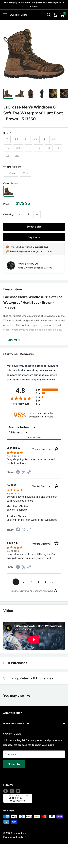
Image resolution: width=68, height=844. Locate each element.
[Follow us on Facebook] (5, 791)
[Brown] (8, 191)
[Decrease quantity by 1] (19, 214)
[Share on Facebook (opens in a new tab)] (18, 472)
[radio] (48, 390)
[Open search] (49, 15)
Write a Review (34, 437)
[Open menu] (5, 14)
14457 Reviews (22, 403)
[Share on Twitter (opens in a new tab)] (24, 472)
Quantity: (8, 214)
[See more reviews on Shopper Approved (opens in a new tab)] (29, 472)
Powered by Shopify (13, 837)
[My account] (55, 15)
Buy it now (34, 237)
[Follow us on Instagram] (12, 791)
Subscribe (14, 764)
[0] (62, 15)
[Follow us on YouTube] (18, 791)
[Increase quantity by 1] (37, 214)
